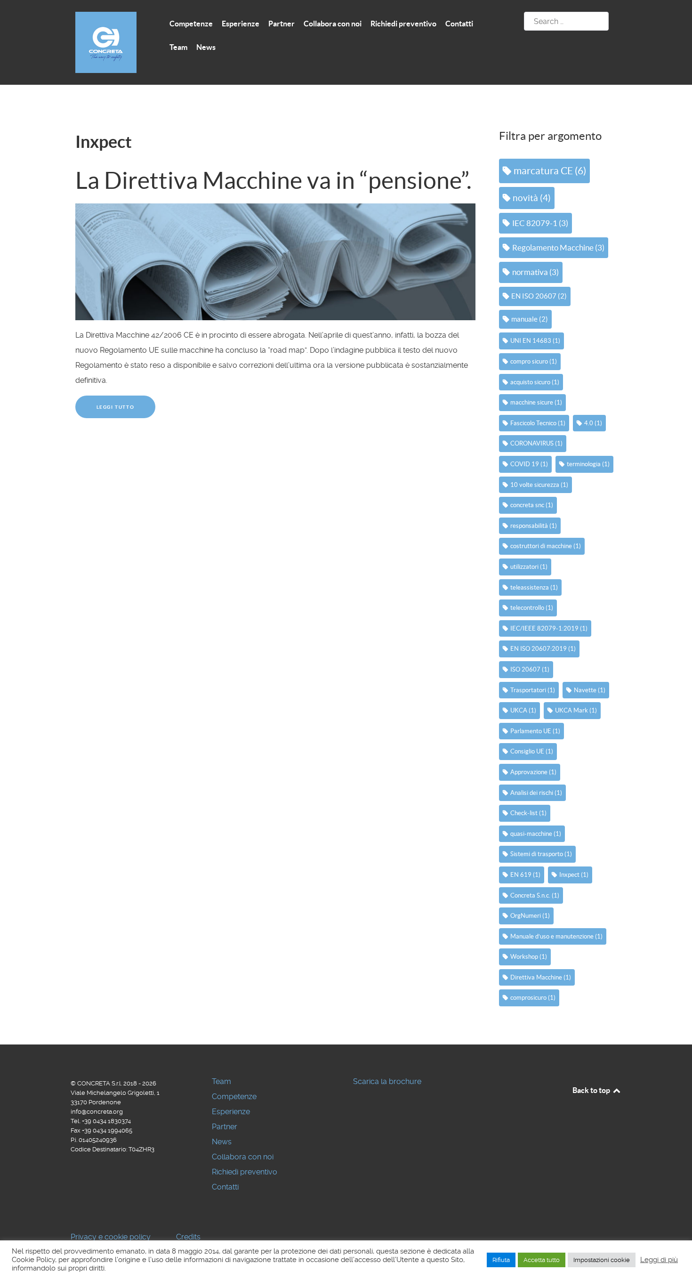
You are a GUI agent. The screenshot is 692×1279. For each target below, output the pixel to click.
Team (221, 1081)
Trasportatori (532, 690)
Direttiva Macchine (540, 977)
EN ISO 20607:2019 (543, 648)
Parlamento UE (535, 731)
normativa (535, 271)
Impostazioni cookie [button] (601, 1259)
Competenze (234, 1096)
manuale (529, 319)
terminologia (588, 464)
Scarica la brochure (387, 1081)
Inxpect (573, 874)
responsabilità (533, 525)
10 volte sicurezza (539, 484)
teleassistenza (534, 587)
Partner (224, 1126)
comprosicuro (532, 997)
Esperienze (231, 1111)
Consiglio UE (531, 751)
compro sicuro (533, 361)
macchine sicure (536, 402)
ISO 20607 (529, 669)
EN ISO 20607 (539, 296)
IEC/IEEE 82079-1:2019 (548, 628)
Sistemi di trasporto (541, 854)
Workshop (528, 956)
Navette (589, 690)
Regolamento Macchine (558, 247)
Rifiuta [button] (501, 1259)
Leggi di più (659, 1259)
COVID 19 (529, 464)
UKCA (523, 710)
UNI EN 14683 (535, 340)
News (222, 1141)
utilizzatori (528, 566)
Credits (188, 1236)
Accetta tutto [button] (541, 1259)
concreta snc (531, 505)
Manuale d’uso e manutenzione (556, 936)
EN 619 (525, 874)
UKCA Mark (576, 710)
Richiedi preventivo (244, 1171)
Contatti (225, 1186)
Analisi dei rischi (536, 792)
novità (532, 198)
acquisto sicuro (534, 382)
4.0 (593, 423)
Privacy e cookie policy (111, 1236)
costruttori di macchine (545, 546)
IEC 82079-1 (540, 223)
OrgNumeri (530, 915)
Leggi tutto (116, 407)
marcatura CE (550, 170)
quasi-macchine (535, 833)
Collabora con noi (243, 1156)
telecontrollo (531, 607)
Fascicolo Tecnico (537, 423)
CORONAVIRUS (536, 443)
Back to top (592, 1090)
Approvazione (533, 772)
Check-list (528, 813)
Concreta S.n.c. (534, 895)
